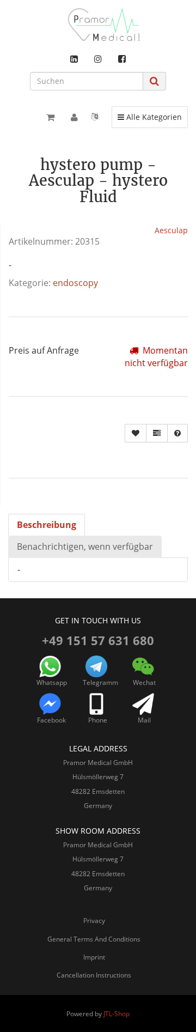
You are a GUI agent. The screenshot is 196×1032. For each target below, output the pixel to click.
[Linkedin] (74, 59)
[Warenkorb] (50, 117)
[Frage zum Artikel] (177, 433)
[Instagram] (98, 59)
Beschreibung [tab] (46, 525)
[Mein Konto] (74, 117)
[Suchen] (154, 81)
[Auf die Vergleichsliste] (157, 433)
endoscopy (75, 283)
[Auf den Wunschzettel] (135, 433)
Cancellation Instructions (94, 975)
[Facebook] (122, 59)
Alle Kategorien (149, 116)
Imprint (94, 957)
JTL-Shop (116, 1013)
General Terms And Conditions (93, 939)
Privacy (94, 920)
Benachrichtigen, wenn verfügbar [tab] (85, 547)
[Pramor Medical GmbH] (98, 24)
